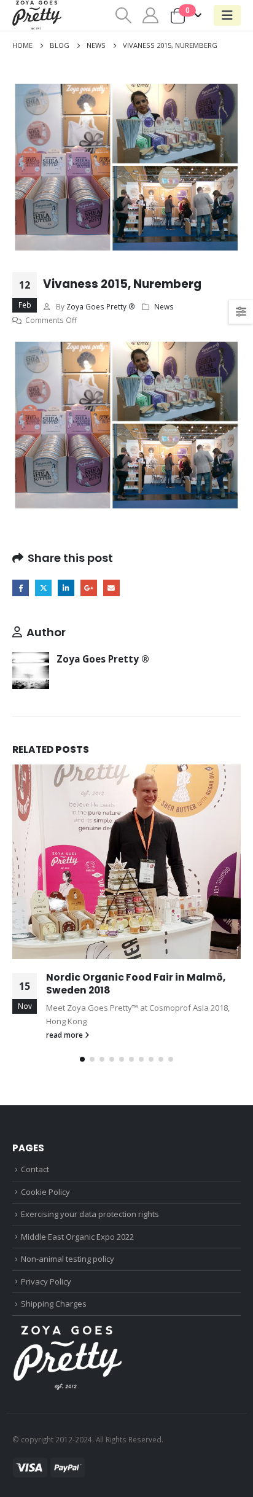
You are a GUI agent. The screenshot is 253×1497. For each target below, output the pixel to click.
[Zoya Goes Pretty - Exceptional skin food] (36, 15)
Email (111, 588)
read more (65, 1035)
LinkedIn (66, 588)
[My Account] (150, 15)
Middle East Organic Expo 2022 (77, 1236)
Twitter (43, 588)
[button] (82, 1059)
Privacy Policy (46, 1281)
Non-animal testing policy (67, 1258)
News (164, 306)
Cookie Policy (45, 1191)
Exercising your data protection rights (90, 1213)
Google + (88, 588)
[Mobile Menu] (227, 15)
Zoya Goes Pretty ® (100, 306)
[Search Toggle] (123, 15)
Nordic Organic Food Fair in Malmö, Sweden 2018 (135, 983)
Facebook (20, 588)
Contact (35, 1169)
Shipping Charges (54, 1303)
